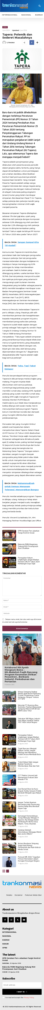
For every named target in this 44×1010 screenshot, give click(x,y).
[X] (17, 919)
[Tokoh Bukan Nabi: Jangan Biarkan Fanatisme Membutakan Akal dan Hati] (9, 766)
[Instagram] (11, 919)
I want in (21, 992)
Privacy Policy (29, 997)
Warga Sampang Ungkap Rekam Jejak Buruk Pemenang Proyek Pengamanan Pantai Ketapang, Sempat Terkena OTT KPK (29, 695)
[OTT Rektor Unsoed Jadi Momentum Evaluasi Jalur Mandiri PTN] (9, 780)
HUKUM (5, 972)
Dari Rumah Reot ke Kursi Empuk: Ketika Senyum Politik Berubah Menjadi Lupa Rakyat (29, 791)
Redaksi (11, 42)
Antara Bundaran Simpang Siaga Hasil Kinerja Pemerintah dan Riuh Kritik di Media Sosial (29, 846)
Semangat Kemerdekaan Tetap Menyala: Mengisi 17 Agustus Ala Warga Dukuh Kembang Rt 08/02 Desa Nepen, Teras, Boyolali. (28, 820)
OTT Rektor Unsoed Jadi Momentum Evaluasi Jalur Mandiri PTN (28, 777)
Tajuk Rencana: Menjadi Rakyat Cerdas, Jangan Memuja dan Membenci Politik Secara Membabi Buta (29, 751)
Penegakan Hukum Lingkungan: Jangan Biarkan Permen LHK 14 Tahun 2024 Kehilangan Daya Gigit (29, 561)
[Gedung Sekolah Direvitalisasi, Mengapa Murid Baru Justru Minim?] (9, 834)
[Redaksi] (4, 42)
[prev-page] (3, 871)
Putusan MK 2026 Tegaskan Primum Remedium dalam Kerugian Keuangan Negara (29, 859)
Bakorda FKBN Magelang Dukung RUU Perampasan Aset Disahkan (28, 546)
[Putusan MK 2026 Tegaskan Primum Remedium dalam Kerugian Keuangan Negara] (9, 861)
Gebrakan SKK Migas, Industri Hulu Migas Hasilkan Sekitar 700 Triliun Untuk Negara (29, 720)
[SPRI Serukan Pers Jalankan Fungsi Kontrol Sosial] (9, 535)
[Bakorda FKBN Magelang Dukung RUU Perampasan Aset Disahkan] (9, 549)
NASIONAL (5, 963)
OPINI (5, 27)
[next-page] (7, 871)
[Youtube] (24, 919)
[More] (37, 42)
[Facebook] (31, 42)
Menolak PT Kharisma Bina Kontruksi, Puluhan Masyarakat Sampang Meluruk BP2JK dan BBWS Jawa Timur (29, 708)
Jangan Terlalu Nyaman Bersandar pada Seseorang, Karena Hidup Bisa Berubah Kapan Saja (29, 805)
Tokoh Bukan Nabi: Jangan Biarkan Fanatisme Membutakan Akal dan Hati (28, 764)
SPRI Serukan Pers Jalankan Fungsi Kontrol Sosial (28, 532)
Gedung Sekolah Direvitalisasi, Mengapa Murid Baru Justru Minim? (29, 832)
